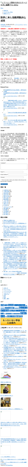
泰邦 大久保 (6, 196)
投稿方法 (5, 10)
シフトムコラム (19, 24)
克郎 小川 (6, 203)
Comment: (3, 163)
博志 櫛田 (6, 208)
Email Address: (4, 174)
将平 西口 (6, 212)
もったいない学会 (8, 12)
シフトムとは (6, 292)
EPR (2, 305)
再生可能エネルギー (17, 311)
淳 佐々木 (6, 202)
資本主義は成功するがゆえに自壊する (13, 356)
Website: (2, 177)
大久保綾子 (6, 211)
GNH (6, 305)
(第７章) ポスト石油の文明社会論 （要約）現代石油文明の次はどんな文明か (15, 273)
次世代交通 (9, 313)
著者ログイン (6, 13)
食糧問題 (19, 316)
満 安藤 (5, 209)
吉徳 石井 (6, 193)
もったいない (19, 305)
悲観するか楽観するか (9, 220)
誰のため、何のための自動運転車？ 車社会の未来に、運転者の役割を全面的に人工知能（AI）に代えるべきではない (15, 364)
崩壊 (5, 313)
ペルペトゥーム (7, 206)
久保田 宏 (6, 190)
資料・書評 (6, 298)
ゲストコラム (6, 289)
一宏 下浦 (6, 200)
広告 (4, 295)
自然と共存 (11, 316)
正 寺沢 (5, 205)
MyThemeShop (9, 465)
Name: (2, 171)
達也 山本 (6, 197)
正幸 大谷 (6, 194)
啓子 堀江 (6, 214)
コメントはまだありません (10, 96)
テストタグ (17, 308)
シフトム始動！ (9, 308)
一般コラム (6, 294)
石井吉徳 (3, 24)
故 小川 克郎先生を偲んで (10, 221)
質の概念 (16, 78)
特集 (4, 297)
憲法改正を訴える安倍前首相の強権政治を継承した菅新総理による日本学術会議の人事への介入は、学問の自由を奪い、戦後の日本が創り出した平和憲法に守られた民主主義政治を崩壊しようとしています (14, 258)
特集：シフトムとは (16, 313)
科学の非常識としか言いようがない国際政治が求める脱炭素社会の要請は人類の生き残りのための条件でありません (14, 252)
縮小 (6, 316)
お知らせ (5, 288)
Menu (2, 8)
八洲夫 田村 (6, 191)
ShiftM (11, 305)
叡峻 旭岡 (6, 199)
